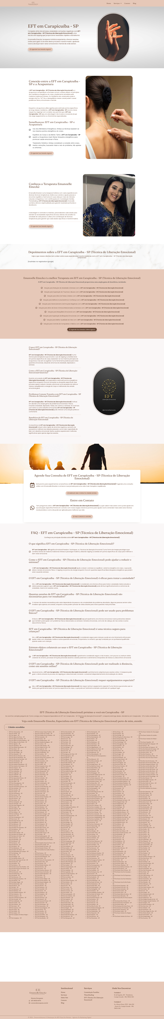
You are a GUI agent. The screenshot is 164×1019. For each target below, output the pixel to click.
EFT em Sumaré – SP (144, 819)
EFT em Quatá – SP (118, 790)
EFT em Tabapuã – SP (144, 824)
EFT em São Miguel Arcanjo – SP (147, 779)
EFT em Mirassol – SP (93, 759)
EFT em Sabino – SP (118, 844)
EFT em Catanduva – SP (41, 761)
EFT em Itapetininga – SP (68, 800)
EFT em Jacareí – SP (66, 837)
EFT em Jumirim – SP (67, 863)
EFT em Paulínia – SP (92, 878)
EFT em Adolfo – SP (14, 733)
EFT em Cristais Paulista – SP (43, 796)
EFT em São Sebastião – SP (146, 791)
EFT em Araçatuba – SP (15, 785)
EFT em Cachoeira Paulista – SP (17, 897)
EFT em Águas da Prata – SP (17, 737)
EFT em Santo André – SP (119, 911)
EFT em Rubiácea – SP (119, 841)
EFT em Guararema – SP (41, 906)
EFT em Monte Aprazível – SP (95, 778)
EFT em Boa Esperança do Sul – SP (18, 860)
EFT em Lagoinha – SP (67, 872)
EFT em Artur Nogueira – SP (16, 805)
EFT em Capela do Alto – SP (42, 747)
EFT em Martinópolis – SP (94, 737)
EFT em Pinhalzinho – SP (93, 911)
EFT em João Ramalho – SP (68, 858)
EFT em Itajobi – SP (66, 791)
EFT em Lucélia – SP (66, 892)
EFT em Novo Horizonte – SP (94, 824)
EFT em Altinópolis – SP (15, 750)
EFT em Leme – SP (66, 878)
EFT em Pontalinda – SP (119, 757)
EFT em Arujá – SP (14, 807)
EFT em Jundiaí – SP (66, 865)
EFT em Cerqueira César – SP (43, 766)
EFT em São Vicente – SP (145, 795)
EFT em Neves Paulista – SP (94, 800)
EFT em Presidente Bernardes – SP (122, 779)
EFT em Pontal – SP (118, 755)
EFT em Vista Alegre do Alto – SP (148, 911)
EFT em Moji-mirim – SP (93, 767)
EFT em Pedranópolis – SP (94, 887)
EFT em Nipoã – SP (92, 803)
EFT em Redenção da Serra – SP (121, 800)
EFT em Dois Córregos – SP (42, 814)
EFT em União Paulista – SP (146, 887)
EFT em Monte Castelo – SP (94, 781)
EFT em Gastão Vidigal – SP (42, 878)
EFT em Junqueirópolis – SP (68, 866)
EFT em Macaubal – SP (67, 904)
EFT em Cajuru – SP (14, 913)
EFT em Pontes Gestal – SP (120, 759)
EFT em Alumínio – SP (15, 754)
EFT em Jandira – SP (66, 848)
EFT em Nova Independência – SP (96, 817)
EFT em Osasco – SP (92, 839)
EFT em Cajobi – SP (14, 911)
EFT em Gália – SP (40, 875)
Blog (134, 3)
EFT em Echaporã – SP (41, 824)
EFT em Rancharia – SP (119, 798)
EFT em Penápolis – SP (93, 896)
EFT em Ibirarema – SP (67, 745)
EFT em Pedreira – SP (92, 890)
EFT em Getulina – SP (41, 884)
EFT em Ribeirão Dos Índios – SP (121, 817)
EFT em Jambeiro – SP (67, 846)
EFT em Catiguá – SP (40, 762)
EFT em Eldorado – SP (41, 825)
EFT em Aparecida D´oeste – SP (17, 778)
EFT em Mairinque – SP (67, 909)
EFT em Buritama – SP (15, 889)
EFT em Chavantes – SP (41, 773)
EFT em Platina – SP (118, 747)
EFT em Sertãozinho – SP (145, 807)
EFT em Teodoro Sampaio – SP (147, 856)
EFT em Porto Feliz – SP (119, 764)
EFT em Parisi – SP (92, 873)
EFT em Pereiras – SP (92, 899)
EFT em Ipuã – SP (65, 781)
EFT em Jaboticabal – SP (67, 836)
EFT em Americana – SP (15, 762)
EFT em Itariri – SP (66, 819)
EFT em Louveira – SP (67, 890)
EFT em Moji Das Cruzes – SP (95, 766)
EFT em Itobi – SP (66, 827)
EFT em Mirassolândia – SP (94, 761)
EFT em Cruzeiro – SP (41, 800)
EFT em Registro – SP (118, 805)
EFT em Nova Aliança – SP (94, 805)
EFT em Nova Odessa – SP (94, 820)
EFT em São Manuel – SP (145, 778)
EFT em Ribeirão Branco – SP (121, 812)
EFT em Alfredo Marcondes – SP (17, 747)
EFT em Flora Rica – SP (41, 861)
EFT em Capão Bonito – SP (42, 745)
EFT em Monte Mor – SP (93, 783)
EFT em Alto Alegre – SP (15, 752)
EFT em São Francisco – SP (146, 754)
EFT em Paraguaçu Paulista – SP (95, 860)
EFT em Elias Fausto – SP (42, 827)
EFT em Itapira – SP (66, 805)
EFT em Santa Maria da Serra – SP (122, 894)
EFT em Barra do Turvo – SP (16, 836)
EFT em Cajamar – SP (15, 907)
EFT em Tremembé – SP (145, 868)
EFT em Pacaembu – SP (93, 849)
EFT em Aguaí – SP (14, 735)
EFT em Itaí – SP (65, 790)
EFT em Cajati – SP (14, 909)
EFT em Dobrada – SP (41, 812)
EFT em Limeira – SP (66, 882)
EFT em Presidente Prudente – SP (121, 783)
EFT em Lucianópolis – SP (68, 894)
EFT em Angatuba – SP (15, 773)
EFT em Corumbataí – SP (41, 788)
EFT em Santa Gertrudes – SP (120, 889)
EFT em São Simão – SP (145, 793)
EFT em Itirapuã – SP (66, 825)
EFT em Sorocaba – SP (145, 815)
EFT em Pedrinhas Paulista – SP (95, 892)
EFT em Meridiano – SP (93, 744)
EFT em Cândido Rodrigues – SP (43, 742)
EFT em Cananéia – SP (41, 737)
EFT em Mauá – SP (92, 740)
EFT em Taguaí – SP (144, 831)
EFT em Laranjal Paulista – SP (69, 873)
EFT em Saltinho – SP (118, 855)
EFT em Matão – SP (92, 738)
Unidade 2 (117, 1002)
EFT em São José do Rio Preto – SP (148, 771)
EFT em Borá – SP (14, 870)
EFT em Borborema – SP (15, 873)
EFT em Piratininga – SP (119, 742)
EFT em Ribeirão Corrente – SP (121, 814)
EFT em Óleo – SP (91, 829)
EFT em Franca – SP (40, 868)
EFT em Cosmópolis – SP (41, 790)
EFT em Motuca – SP (92, 790)
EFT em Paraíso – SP (92, 863)
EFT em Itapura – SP (66, 814)
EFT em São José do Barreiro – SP (148, 767)
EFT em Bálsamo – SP (15, 824)
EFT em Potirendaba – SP (119, 769)
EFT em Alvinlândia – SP (15, 761)
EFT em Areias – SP (14, 800)
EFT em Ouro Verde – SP (93, 846)
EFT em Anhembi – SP (15, 774)
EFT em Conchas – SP (41, 781)
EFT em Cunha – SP (40, 803)
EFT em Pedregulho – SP (93, 889)
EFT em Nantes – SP (92, 793)
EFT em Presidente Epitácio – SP (121, 781)
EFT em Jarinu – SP (66, 851)
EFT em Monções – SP (93, 771)
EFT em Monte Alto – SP (93, 776)
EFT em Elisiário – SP (41, 829)
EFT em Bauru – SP (14, 846)
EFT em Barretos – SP (15, 837)
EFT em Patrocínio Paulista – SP (95, 875)
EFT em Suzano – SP (144, 822)
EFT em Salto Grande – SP (120, 858)
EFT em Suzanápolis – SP (145, 820)
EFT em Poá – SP (117, 749)
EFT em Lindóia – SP (66, 884)
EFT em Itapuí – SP (66, 812)
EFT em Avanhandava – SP (16, 817)
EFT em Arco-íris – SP (15, 796)
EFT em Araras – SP (14, 795)
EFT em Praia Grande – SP (120, 774)
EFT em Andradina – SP (15, 771)
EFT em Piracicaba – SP (93, 918)
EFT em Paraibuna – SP (93, 861)
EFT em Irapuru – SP (66, 786)
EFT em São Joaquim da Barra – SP (148, 764)
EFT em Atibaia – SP (14, 812)
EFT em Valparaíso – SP (145, 897)
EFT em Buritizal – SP (15, 890)
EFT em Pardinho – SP (93, 870)
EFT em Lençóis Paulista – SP (69, 880)
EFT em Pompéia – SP (119, 752)
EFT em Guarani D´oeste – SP (43, 901)
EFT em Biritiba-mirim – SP (16, 858)
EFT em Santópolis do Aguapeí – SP (148, 744)
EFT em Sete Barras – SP (145, 808)
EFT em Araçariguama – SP (16, 783)
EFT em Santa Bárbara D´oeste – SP (122, 866)
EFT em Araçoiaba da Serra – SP (18, 786)
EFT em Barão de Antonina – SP (17, 827)
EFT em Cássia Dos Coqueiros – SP (44, 757)
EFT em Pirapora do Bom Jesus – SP (122, 737)
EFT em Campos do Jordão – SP (43, 733)
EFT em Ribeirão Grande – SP (121, 819)
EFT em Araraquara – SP (15, 793)
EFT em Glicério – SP (40, 885)
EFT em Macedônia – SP (67, 906)
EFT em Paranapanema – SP (94, 865)
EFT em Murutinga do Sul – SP (95, 791)
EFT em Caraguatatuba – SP (42, 750)
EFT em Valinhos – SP (144, 896)
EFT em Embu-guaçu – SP (42, 832)
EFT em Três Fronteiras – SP (146, 870)
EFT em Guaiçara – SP (41, 887)
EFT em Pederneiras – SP (93, 884)
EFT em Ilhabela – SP (66, 764)
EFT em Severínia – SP (145, 810)
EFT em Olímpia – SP (92, 831)
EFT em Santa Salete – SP (119, 904)
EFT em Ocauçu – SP (92, 827)
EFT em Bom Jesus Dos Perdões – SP (19, 866)
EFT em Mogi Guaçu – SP (93, 764)
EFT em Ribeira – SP (118, 808)
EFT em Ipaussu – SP (66, 773)
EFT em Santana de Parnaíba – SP (122, 907)
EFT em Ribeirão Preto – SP (120, 822)
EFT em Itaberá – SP (66, 788)
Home (109, 3)
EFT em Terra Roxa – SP (145, 858)
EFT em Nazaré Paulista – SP (94, 798)
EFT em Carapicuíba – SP (42, 752)
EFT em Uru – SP (143, 890)
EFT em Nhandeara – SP (93, 802)
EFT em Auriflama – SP (15, 814)
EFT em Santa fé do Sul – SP (120, 887)
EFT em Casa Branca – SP (42, 755)
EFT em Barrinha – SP (15, 839)
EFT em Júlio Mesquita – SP (68, 861)
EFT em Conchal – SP (40, 779)
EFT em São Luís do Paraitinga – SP (148, 776)
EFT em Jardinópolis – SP (68, 849)
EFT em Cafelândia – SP (15, 901)
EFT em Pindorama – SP (93, 909)
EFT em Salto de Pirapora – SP (121, 856)
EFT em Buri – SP (13, 887)
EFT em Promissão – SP (119, 786)
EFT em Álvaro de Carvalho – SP (18, 759)
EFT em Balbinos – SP (15, 822)
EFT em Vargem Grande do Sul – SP (148, 899)
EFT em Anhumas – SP (15, 776)
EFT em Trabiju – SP (144, 866)
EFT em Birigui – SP (14, 856)
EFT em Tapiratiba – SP (145, 839)
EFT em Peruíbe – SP (92, 901)
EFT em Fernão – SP (40, 858)
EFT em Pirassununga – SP (120, 740)
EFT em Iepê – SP (65, 752)
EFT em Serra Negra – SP (145, 803)
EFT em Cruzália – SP (41, 798)
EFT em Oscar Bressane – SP (94, 841)
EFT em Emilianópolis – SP (42, 836)
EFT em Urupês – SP (144, 892)
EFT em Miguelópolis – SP (94, 747)
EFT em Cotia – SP (40, 793)
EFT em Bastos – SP (14, 843)
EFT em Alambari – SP (15, 745)
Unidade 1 (117, 992)
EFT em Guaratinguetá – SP (42, 907)
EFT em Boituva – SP (14, 865)
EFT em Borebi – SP (14, 875)
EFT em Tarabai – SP (144, 848)
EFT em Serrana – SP (144, 805)
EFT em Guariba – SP (40, 911)
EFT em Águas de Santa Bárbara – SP (19, 740)
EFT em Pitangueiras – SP (120, 744)
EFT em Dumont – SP (40, 822)
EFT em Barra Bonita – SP (16, 832)
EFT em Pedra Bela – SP (93, 885)
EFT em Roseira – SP (118, 839)
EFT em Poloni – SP (118, 750)
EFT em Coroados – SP (41, 785)
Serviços (117, 3)
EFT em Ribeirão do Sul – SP (120, 815)
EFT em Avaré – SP (14, 819)
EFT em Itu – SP (65, 829)
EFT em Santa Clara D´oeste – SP (121, 870)
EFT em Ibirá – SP (66, 744)
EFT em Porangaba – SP (119, 762)
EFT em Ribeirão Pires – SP (120, 820)
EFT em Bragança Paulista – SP (17, 878)
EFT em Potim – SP (118, 767)
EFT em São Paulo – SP (145, 781)
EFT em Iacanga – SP (66, 737)
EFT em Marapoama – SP (68, 918)
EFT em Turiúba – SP (144, 877)
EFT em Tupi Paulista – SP (146, 875)
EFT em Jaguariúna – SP (67, 843)
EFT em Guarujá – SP (40, 913)
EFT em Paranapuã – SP (93, 866)
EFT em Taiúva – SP (144, 834)
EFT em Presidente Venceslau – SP (122, 785)
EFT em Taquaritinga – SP (146, 843)
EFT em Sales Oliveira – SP (120, 848)
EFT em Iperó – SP (66, 774)
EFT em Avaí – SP (14, 815)
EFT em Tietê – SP (143, 860)
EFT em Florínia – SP (40, 866)
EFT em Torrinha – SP (144, 865)
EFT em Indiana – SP (66, 767)
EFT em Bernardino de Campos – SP (18, 851)
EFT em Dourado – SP (41, 817)
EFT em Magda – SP (66, 907)
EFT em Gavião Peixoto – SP (42, 880)
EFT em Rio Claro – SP (119, 829)
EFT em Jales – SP (66, 844)
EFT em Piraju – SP (118, 732)
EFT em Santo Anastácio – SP (121, 909)
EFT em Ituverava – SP (67, 832)
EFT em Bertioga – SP (15, 853)
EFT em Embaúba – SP (41, 831)
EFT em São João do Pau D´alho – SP (149, 762)
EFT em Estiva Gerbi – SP (42, 844)
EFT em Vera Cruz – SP (145, 906)
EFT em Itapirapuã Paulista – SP (69, 807)
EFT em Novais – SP (92, 822)
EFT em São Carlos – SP (145, 752)
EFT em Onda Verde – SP (93, 832)
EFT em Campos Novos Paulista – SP (45, 735)
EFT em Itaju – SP (66, 793)
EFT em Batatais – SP (15, 844)
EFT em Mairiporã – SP (67, 911)
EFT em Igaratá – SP (66, 757)
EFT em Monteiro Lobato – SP (95, 785)
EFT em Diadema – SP (41, 807)
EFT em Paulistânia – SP (93, 880)
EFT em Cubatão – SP (41, 802)
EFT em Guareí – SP (40, 909)
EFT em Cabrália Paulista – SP (17, 892)
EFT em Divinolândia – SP (42, 810)
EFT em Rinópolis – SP (119, 827)
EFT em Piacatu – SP (92, 902)
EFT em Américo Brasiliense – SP (18, 764)
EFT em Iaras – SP (66, 740)
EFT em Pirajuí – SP (118, 733)
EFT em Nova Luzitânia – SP (94, 819)
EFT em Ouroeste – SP (93, 848)
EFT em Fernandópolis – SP (42, 856)
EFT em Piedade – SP (92, 904)
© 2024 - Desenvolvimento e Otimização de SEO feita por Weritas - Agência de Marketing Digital (59, 1017)
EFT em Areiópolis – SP (15, 802)
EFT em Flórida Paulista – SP (43, 865)
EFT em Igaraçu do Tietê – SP (69, 754)
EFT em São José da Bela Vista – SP (148, 766)
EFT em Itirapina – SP (67, 824)
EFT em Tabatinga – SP (145, 825)
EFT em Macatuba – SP (67, 902)
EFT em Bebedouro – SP (15, 848)
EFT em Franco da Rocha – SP (43, 872)
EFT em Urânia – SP (144, 889)
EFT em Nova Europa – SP (94, 812)
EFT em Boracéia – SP (15, 872)
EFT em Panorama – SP (93, 858)
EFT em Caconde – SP (15, 899)
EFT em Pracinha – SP (119, 771)
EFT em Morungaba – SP (93, 788)
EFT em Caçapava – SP (15, 896)
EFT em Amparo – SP (14, 767)
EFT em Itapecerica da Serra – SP (70, 798)
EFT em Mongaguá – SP (93, 773)
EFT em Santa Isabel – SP (119, 890)
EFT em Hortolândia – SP (68, 735)
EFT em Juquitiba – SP (67, 870)
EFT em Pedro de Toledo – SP (95, 894)
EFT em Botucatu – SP (15, 877)
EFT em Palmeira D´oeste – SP (95, 855)
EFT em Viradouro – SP (145, 909)
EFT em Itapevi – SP (66, 803)
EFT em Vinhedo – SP (144, 907)
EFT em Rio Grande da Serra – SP (122, 832)
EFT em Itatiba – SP (66, 820)
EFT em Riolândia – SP (119, 834)
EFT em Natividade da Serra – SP (96, 796)
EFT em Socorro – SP (144, 814)
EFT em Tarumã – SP (144, 849)
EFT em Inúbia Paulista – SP (68, 771)
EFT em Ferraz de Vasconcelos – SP (44, 860)
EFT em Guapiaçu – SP (41, 892)
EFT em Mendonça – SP (93, 742)
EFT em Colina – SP (40, 776)
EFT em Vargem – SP (144, 902)
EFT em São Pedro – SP (145, 785)
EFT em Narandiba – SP (93, 795)
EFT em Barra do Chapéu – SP (17, 834)
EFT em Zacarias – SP (144, 918)
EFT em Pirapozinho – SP (119, 738)
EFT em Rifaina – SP (118, 824)
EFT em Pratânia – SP (118, 776)
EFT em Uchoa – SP (144, 885)
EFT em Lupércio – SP (67, 899)
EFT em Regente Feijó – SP (120, 802)
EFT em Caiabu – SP (14, 902)
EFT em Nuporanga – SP (93, 825)
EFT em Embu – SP (40, 834)
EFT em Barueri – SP (14, 841)
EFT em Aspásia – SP (14, 808)
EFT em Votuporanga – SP (146, 916)
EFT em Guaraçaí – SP (41, 897)
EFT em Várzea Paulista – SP (146, 904)
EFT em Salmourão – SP (119, 853)
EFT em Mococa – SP (92, 762)
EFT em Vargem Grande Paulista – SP (149, 901)
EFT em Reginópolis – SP (119, 803)
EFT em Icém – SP (66, 750)
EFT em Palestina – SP (93, 851)
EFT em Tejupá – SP (144, 855)
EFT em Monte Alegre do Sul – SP (96, 774)
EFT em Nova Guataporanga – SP (96, 815)
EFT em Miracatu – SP (93, 752)
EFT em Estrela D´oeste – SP (42, 848)
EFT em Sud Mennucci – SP (146, 817)
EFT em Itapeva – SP (66, 802)
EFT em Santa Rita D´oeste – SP (121, 901)
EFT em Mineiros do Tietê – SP (95, 749)
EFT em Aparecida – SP (15, 779)
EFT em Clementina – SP (41, 774)
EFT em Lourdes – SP (66, 889)
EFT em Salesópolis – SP (119, 851)
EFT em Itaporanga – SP (67, 810)
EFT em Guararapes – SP (41, 904)
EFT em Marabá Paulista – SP (69, 914)
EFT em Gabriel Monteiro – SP (43, 873)
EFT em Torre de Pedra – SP (146, 863)
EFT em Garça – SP (40, 877)
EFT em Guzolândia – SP (41, 918)
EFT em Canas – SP (40, 738)
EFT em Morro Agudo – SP (94, 786)
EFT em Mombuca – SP (93, 769)
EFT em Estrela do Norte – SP (43, 846)
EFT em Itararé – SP (66, 817)
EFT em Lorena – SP (66, 887)
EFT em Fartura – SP (40, 853)
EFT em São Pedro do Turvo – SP (147, 783)
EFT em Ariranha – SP (15, 803)
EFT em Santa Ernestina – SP (120, 885)
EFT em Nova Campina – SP (94, 807)
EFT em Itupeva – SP (66, 831)
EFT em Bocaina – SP (14, 861)
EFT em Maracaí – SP (66, 916)
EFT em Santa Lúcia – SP (119, 892)
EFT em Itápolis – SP (66, 808)
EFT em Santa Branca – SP (120, 868)
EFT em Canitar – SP (40, 744)
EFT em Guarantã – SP (41, 902)
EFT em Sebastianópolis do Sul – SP (148, 800)
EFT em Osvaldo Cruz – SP (94, 843)
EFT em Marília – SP (92, 733)
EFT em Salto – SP (118, 860)
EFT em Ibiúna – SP (66, 749)
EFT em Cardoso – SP (41, 754)
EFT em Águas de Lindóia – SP (17, 738)
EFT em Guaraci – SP (40, 899)
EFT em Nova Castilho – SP (94, 810)
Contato (127, 3)
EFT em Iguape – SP (66, 759)
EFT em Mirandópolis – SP (94, 754)
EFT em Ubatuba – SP (144, 882)
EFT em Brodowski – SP (15, 884)
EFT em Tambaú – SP (144, 836)
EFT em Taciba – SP (144, 829)
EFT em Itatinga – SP (66, 822)
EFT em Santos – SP (144, 745)
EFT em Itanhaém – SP (67, 795)
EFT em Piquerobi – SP (93, 913)
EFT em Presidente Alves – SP (121, 778)
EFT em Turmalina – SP (145, 878)
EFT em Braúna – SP (14, 880)
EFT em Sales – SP (118, 849)
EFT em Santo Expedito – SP (146, 742)
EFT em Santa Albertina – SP (120, 865)
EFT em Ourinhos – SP (93, 844)
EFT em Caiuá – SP (14, 906)
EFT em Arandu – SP (14, 790)
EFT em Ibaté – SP (66, 742)
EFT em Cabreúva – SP (15, 894)
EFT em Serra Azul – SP (145, 802)
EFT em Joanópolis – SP (67, 856)
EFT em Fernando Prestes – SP (43, 855)
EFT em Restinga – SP (119, 807)
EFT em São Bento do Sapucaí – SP (148, 747)
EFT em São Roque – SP (145, 786)
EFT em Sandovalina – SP (120, 861)
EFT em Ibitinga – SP (66, 747)
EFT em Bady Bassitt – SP (16, 820)
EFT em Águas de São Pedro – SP (18, 742)
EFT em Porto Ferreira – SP (120, 766)
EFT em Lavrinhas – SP (67, 877)
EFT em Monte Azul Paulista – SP (96, 779)
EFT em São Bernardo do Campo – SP (149, 749)
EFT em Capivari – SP (41, 749)
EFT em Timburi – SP (144, 861)
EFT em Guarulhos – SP (41, 914)
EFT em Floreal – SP (40, 863)
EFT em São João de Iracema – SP (148, 761)
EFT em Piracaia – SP (92, 916)
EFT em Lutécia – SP (66, 901)
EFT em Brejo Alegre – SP (16, 882)
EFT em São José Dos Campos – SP (148, 773)
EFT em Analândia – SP (15, 769)
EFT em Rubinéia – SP (119, 843)
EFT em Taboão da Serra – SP (147, 827)
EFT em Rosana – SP (118, 837)
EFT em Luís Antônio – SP (68, 896)
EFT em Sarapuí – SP (144, 796)
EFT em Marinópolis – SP (93, 735)
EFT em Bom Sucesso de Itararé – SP (19, 868)
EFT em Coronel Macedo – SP (43, 786)
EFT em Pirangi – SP (118, 735)
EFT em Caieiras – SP (15, 904)
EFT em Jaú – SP (65, 853)
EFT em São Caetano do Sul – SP (147, 750)
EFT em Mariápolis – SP (93, 732)
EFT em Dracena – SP (41, 819)
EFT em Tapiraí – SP (144, 837)
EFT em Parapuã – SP (92, 868)
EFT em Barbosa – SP (15, 829)
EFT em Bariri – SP (14, 831)
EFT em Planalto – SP (118, 745)
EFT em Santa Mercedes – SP (120, 896)
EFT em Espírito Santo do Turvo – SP (45, 843)
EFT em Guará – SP (40, 896)
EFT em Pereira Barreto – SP (94, 897)
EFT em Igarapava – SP (67, 755)
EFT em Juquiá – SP (66, 868)
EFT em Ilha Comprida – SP (68, 761)
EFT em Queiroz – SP (118, 791)
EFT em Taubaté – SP (144, 853)
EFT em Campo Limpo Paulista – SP (44, 732)
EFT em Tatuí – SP (143, 851)
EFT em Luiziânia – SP (67, 897)
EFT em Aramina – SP (15, 788)
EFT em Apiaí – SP (14, 781)
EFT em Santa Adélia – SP (120, 863)
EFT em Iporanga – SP (67, 779)
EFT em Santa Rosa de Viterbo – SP (122, 902)
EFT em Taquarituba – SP (145, 844)
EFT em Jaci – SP (65, 839)
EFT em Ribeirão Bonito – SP (120, 810)
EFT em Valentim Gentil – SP (146, 894)
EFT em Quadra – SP (118, 788)
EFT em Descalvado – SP (41, 805)
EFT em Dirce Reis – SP (41, 808)
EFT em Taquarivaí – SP (145, 846)
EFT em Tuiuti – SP (144, 872)
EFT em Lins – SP (65, 885)
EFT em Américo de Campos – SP (18, 766)
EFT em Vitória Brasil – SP (146, 913)
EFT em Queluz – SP (118, 793)
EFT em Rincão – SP (118, 825)
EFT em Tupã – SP (143, 873)
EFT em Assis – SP (14, 810)
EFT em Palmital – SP (93, 856)
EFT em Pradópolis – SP (119, 773)
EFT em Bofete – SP (14, 863)
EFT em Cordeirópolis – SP (42, 783)
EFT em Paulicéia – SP (93, 877)
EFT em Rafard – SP (118, 796)
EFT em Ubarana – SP (144, 880)
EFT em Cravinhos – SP (41, 795)
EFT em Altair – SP (14, 749)
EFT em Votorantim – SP (145, 914)
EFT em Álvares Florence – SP (17, 755)
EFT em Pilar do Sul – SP (93, 906)
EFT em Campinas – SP (15, 918)
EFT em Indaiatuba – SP (67, 766)
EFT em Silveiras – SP (144, 812)
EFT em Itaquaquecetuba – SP (69, 815)
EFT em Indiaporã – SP (67, 769)
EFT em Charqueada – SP (41, 771)
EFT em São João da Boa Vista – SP (148, 755)
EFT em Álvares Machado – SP (17, 757)
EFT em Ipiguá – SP (66, 778)
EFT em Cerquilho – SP (41, 767)
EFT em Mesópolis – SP (93, 745)
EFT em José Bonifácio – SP (68, 860)
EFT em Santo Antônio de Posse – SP (122, 916)
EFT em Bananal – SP (15, 825)
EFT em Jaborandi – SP (67, 834)
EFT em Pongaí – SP (118, 754)
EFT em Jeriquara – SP (67, 855)
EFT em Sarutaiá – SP (144, 798)
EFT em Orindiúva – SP (93, 836)
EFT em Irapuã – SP (66, 785)
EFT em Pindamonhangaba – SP (95, 907)
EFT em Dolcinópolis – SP (42, 815)
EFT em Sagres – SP (118, 846)
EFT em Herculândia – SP (68, 732)
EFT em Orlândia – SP (93, 837)
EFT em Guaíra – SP (40, 890)
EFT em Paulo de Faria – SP (94, 882)
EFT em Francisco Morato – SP (43, 870)
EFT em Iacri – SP (66, 738)
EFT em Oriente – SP (92, 834)
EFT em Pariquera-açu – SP (94, 872)
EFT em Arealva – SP (14, 798)
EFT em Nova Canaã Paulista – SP (96, 808)
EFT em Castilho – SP (41, 759)
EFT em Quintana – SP (119, 795)
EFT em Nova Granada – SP (94, 814)
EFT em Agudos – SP (14, 744)
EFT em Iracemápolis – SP (68, 783)
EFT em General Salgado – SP (43, 882)
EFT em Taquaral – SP (145, 841)
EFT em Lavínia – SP (66, 875)
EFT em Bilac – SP (14, 855)
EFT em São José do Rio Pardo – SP (148, 769)
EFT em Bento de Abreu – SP (16, 849)
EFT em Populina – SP (119, 761)
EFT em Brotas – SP (14, 885)
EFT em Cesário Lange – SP (42, 769)
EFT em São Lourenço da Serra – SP (148, 774)
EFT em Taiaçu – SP (144, 832)
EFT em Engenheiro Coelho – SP (43, 837)
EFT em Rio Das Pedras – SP (120, 831)
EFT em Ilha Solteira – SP (68, 762)
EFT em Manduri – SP (67, 913)
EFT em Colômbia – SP (41, 778)
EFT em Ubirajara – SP (145, 884)
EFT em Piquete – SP (92, 914)
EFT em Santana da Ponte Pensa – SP (123, 906)
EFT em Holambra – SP (67, 733)
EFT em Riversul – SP (118, 836)
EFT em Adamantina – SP (16, 732)
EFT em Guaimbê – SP (41, 889)
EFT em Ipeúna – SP (66, 776)
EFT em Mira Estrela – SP (94, 750)
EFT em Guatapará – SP (41, 916)
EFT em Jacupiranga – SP (68, 841)
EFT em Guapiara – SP (41, 894)
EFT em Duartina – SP (41, 820)
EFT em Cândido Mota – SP (42, 740)
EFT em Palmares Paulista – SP (95, 853)
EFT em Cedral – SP (40, 764)
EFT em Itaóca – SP (66, 796)
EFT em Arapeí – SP (14, 791)
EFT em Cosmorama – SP (42, 791)
